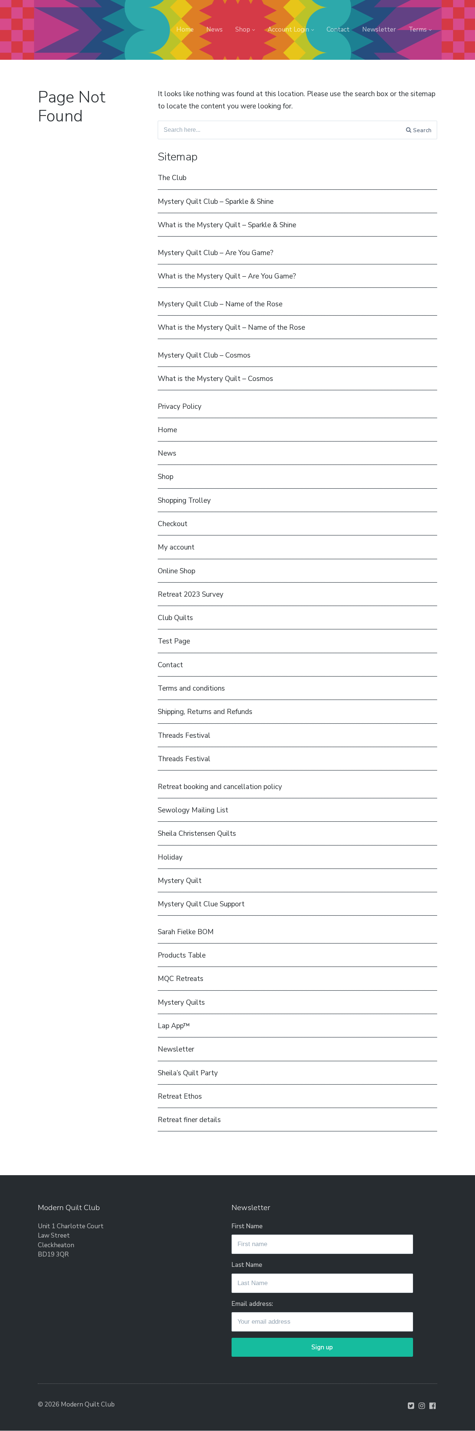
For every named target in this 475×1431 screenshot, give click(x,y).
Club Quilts (175, 618)
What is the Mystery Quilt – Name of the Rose (231, 327)
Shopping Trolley (184, 500)
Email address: (252, 1304)
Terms (418, 29)
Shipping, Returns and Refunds (205, 712)
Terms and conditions (191, 688)
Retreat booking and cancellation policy (220, 787)
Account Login (288, 29)
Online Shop (176, 571)
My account (176, 547)
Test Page (174, 641)
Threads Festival (184, 735)
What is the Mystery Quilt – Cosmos (215, 379)
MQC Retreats (180, 979)
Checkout (172, 524)
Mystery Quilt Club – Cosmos (204, 355)
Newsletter (379, 29)
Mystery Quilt (180, 881)
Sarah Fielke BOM (186, 932)
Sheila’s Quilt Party (188, 1073)
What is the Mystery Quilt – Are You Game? (227, 276)
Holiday (170, 857)
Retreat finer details (189, 1120)
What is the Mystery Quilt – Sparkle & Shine (227, 225)
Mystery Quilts (181, 1002)
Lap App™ (174, 1026)
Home (185, 29)
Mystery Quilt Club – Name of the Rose (220, 304)
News (214, 29)
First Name (247, 1226)
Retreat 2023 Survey (190, 594)
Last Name (247, 1265)
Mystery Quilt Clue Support (201, 904)
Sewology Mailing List (193, 810)
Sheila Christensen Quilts (197, 833)
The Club (172, 178)
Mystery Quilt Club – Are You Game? (215, 253)
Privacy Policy (180, 406)
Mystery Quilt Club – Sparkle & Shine (215, 201)
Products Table (182, 955)
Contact (338, 29)
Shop (242, 29)
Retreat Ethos (180, 1096)
